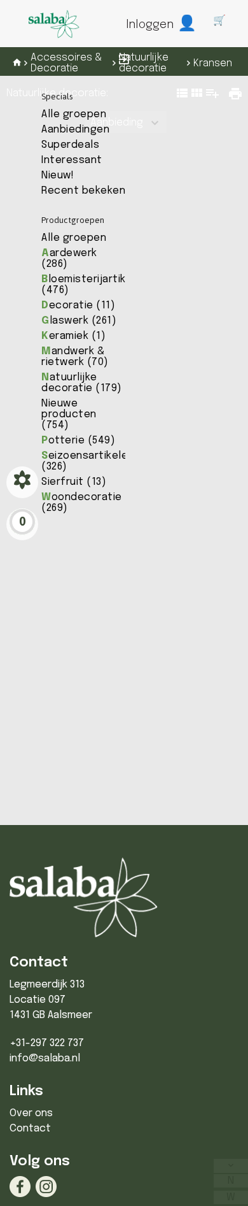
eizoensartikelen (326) (87, 461)
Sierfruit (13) (73, 482)
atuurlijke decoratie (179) (81, 383)
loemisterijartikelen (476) (94, 285)
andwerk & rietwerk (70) (75, 357)
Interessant (71, 160)
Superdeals (70, 145)
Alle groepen (73, 114)
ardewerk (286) (69, 258)
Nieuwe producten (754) (69, 414)
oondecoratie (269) (81, 502)
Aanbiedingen (75, 129)
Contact (30, 1128)
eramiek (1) (73, 336)
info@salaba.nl (45, 1058)
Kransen (212, 63)
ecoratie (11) (78, 305)
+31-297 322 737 (47, 1043)
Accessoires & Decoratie (66, 63)
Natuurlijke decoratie (144, 63)
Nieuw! (57, 175)
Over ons (31, 1113)
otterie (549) (78, 440)
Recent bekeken (83, 190)
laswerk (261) (78, 320)
